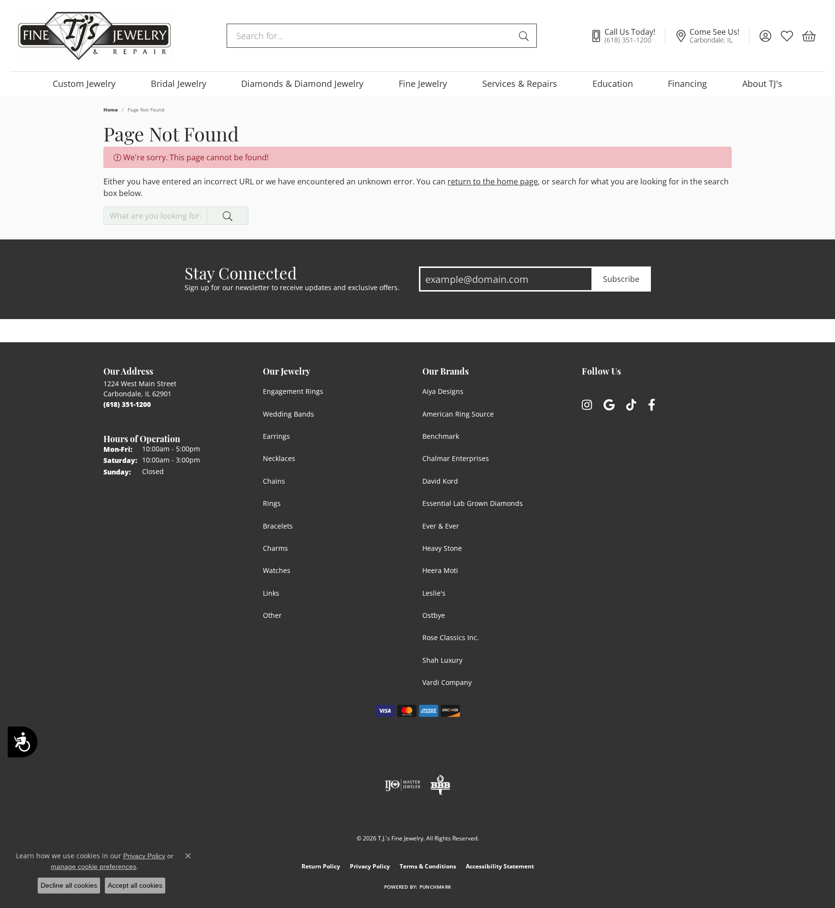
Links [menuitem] (271, 593)
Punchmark (435, 887)
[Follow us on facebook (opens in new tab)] (651, 405)
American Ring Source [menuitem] (458, 414)
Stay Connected (241, 272)
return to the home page (492, 181)
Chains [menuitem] (274, 481)
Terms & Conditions (428, 866)
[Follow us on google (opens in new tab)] (609, 405)
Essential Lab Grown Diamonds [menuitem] (472, 503)
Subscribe (621, 279)
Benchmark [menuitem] (440, 436)
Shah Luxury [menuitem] (442, 660)
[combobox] (371, 35)
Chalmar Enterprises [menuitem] (455, 458)
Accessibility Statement (500, 866)
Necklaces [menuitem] (279, 458)
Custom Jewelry (84, 84)
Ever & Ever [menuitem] (440, 526)
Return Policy (321, 866)
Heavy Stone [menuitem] (442, 548)
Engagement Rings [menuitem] (293, 391)
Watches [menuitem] (276, 570)
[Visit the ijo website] (403, 785)
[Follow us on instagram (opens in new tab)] (587, 405)
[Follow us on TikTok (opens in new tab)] (631, 405)
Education (612, 84)
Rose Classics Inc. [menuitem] (450, 637)
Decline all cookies (69, 885)
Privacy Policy (370, 866)
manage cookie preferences (93, 866)
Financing (687, 84)
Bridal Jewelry (178, 84)
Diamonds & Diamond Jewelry (302, 84)
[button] (765, 35)
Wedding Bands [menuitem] (288, 414)
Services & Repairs (519, 84)
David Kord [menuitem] (440, 481)
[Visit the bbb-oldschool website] (440, 785)
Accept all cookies (135, 885)
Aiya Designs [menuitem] (442, 391)
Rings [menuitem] (272, 503)
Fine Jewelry (423, 84)
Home (110, 109)
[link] (627, 35)
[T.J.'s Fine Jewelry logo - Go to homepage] (94, 35)
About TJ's (762, 84)
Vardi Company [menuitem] (447, 682)
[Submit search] (525, 35)
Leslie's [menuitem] (434, 593)
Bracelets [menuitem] (278, 526)
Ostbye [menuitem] (433, 615)
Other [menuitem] (272, 615)
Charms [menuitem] (275, 548)
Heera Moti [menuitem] (440, 570)
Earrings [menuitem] (276, 436)
